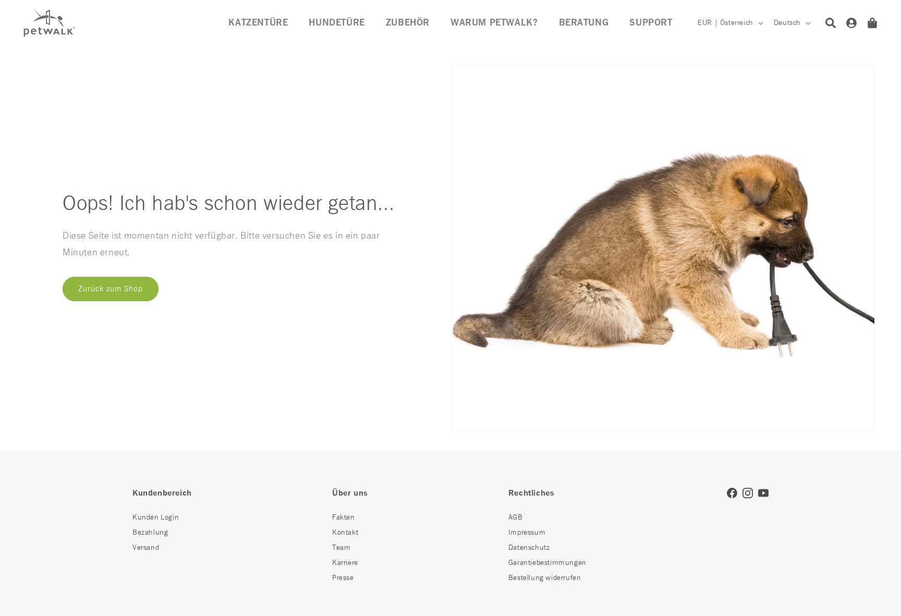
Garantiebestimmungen (547, 562)
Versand (145, 547)
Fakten (343, 517)
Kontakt (345, 532)
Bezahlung (150, 532)
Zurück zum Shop (110, 288)
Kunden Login (155, 517)
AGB (515, 517)
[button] (408, 23)
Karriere (345, 562)
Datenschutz (529, 547)
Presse (343, 578)
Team (341, 547)
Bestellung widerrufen (544, 578)
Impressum (526, 532)
